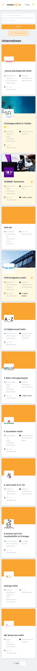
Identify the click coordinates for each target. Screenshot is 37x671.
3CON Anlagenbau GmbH (15, 278)
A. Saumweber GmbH (13, 431)
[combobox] (18, 15)
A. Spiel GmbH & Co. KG (14, 485)
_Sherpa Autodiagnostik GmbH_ (18, 71)
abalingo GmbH (11, 586)
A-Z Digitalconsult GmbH (15, 329)
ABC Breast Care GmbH (14, 635)
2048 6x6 (8, 227)
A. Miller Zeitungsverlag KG (16, 378)
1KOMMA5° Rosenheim (14, 181)
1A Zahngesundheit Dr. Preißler (17, 123)
